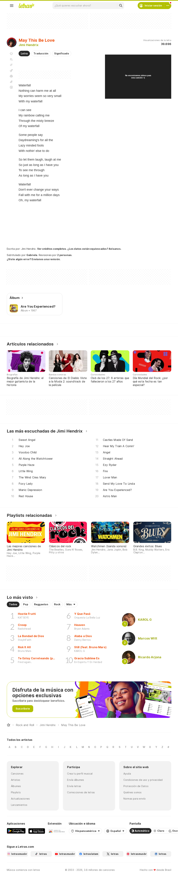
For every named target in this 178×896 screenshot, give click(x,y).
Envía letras (74, 786)
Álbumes (16, 786)
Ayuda (127, 773)
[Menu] (12, 5)
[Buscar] (120, 5)
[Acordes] (11, 70)
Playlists (16, 792)
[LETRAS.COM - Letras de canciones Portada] (26, 5)
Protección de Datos (135, 786)
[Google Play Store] (16, 831)
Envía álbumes (75, 779)
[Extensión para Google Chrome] (57, 831)
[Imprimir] (11, 76)
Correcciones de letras (81, 792)
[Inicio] (8, 725)
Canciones (17, 773)
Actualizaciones (20, 798)
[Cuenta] (167, 5)
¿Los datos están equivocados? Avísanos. (94, 248)
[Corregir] (11, 81)
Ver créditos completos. (52, 248)
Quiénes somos (132, 792)
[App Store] (36, 831)
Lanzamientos (19, 804)
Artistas (15, 779)
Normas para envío (134, 798)
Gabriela (31, 255)
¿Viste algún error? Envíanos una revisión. (33, 259)
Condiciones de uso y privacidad (143, 779)
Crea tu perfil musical (79, 773)
